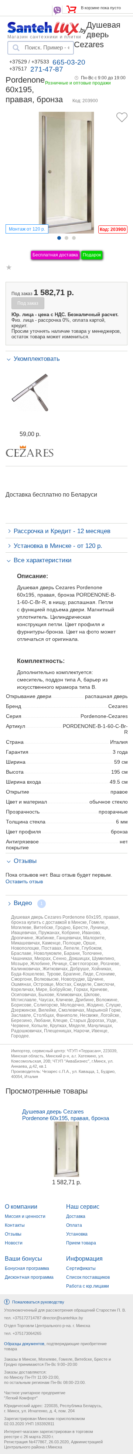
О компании (21, 1206)
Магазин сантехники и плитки (44, 36)
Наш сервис (82, 1206)
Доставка (75, 1216)
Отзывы (13, 1234)
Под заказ (27, 303)
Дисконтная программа (29, 1277)
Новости (14, 1243)
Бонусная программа (27, 1268)
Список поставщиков (88, 1277)
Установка (77, 1234)
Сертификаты (81, 1268)
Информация (84, 1259)
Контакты (15, 1225)
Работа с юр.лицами (87, 1286)
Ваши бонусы (23, 1259)
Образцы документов (24, 1343)
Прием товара (81, 1243)
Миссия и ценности (25, 1216)
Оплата (74, 1225)
